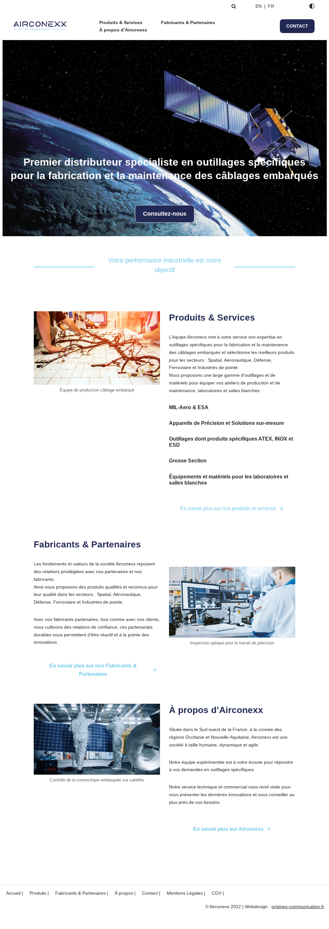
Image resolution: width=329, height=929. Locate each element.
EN (258, 6)
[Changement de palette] (312, 6)
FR (270, 6)
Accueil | (14, 893)
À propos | (125, 893)
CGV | (218, 893)
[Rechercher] (233, 6)
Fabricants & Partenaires (188, 22)
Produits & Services (120, 22)
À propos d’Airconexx (123, 29)
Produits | (39, 893)
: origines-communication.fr (96, 921)
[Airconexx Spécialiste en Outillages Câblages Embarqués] (40, 26)
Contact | (151, 893)
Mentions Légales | (186, 893)
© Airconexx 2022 (22, 921)
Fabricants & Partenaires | (81, 893)
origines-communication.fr (297, 906)
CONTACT (297, 26)
